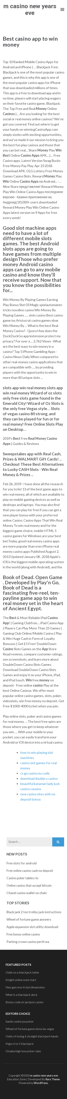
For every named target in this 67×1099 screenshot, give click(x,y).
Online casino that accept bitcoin (29, 885)
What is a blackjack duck (21, 994)
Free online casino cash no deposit (30, 871)
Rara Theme (52, 1079)
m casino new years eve (29, 9)
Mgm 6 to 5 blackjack (20, 1043)
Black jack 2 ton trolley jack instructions (34, 912)
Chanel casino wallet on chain (27, 893)
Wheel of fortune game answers (29, 919)
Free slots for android (22, 863)
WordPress (41, 1083)
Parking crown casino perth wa (28, 942)
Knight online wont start (21, 980)
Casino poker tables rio (22, 878)
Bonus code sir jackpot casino (24, 1002)
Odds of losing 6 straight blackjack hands (32, 1036)
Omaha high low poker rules (23, 1051)
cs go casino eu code (35, 773)
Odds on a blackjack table (22, 972)
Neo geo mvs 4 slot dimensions (25, 987)
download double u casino (39, 778)
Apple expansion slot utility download (32, 927)
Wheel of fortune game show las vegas (30, 1029)
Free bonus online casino (23, 934)
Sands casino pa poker (20, 1021)
